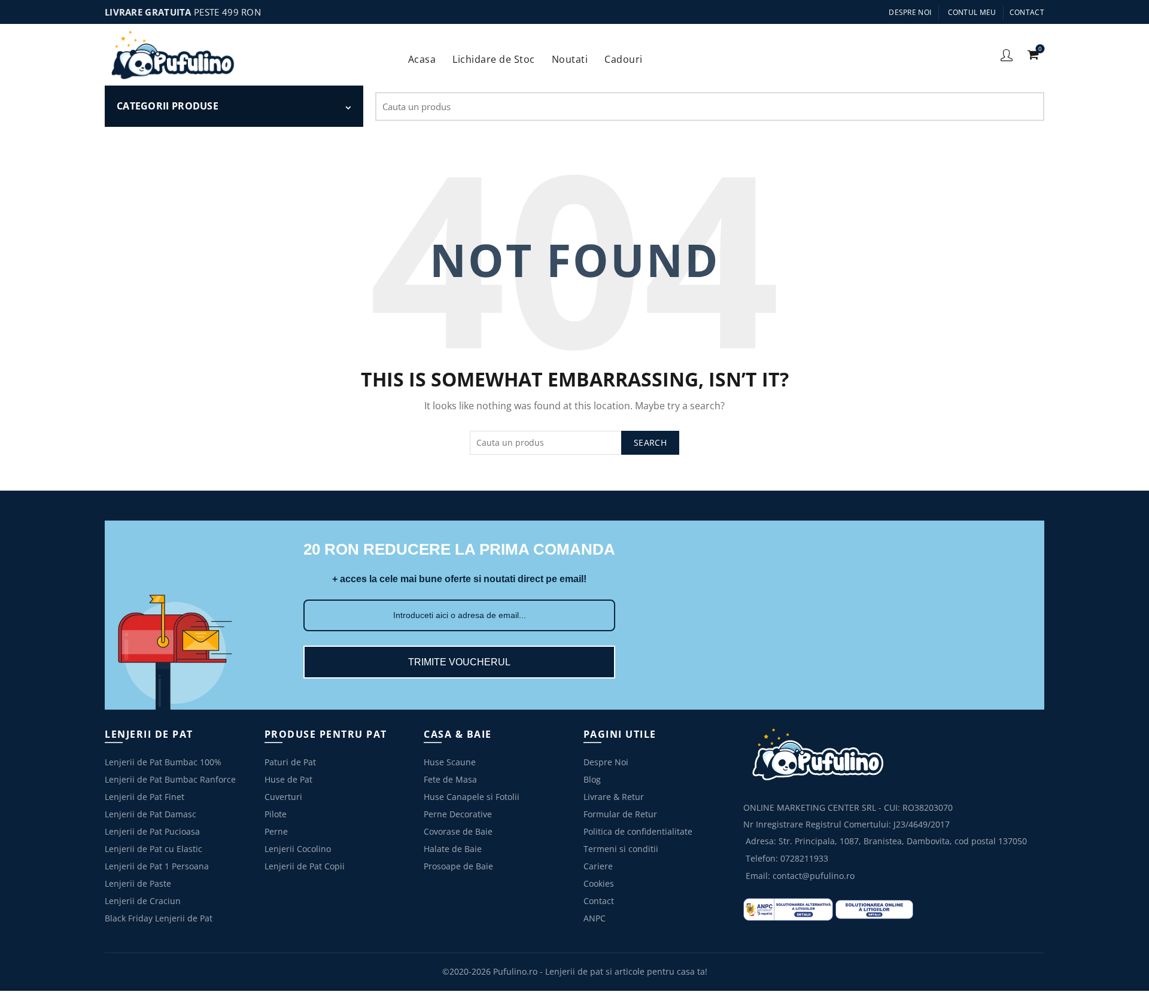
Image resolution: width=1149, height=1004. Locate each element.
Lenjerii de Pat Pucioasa (152, 831)
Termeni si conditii (620, 848)
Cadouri (627, 55)
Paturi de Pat (290, 762)
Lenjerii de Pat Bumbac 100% (163, 762)
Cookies (598, 883)
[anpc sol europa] (874, 908)
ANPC (594, 918)
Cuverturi (283, 796)
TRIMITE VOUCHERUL (459, 662)
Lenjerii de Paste (138, 883)
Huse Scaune (450, 762)
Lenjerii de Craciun (143, 900)
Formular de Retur (620, 814)
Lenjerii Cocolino (298, 848)
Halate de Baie (453, 848)
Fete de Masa (450, 779)
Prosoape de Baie (458, 866)
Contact (1027, 12)
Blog (592, 779)
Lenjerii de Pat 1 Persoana (157, 866)
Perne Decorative (458, 814)
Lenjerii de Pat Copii (305, 866)
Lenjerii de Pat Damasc (150, 814)
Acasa (422, 59)
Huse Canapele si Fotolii (471, 796)
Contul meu (972, 12)
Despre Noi (910, 12)
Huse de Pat (288, 779)
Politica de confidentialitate (637, 831)
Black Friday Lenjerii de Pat (158, 918)
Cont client (1007, 54)
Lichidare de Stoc (497, 55)
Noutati (570, 59)
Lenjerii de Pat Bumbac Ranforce (170, 779)
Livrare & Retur (613, 796)
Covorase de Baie (458, 831)
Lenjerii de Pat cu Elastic (153, 848)
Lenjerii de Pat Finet (144, 796)
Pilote (276, 814)
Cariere (598, 866)
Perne (276, 831)
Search (1029, 106)
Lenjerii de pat (574, 971)
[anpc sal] (788, 908)
